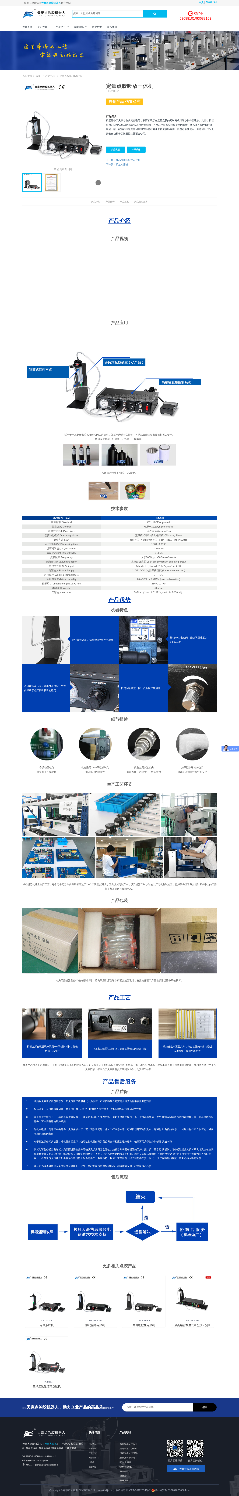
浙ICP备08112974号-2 (138, 1490)
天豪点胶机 (50, 1443)
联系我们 (92, 1467)
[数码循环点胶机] (95, 1296)
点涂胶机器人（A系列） (129, 1444)
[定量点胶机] (46, 1296)
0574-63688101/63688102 (45, 1456)
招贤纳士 (92, 1462)
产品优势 (110, 201)
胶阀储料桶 (124, 1471)
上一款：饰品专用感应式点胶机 (123, 160)
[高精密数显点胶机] (143, 1296)
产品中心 (50, 76)
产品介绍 (95, 201)
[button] (44, 26)
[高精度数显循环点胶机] (46, 1358)
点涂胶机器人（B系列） (129, 1449)
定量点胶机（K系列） (71, 76)
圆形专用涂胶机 (126, 1462)
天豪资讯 (92, 1458)
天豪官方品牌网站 (189, 1468)
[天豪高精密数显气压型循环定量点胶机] (192, 1296)
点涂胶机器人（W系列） (129, 1453)
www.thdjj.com (105, 1490)
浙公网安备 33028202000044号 (172, 1490)
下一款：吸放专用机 (117, 164)
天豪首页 (27, 26)
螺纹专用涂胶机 (126, 1467)
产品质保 (136, 149)
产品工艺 (124, 201)
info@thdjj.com (42, 1460)
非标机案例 (124, 1480)
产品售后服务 (141, 201)
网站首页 (92, 1444)
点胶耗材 (123, 1476)
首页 (38, 76)
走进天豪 (92, 1449)
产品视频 (115, 149)
